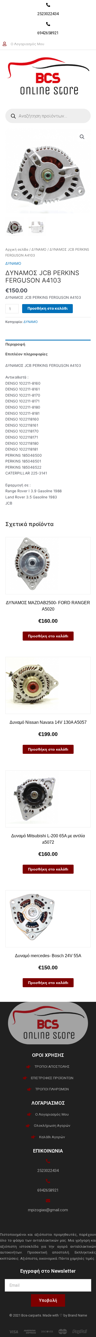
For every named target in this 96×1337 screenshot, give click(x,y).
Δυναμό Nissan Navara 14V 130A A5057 (48, 722)
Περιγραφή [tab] (15, 344)
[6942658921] (48, 24)
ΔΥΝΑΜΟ (38, 249)
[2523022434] (48, 5)
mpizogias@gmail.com (48, 1210)
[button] (82, 137)
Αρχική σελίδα (16, 249)
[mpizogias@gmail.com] (48, 1201)
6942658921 (48, 33)
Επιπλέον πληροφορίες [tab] (26, 354)
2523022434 (48, 13)
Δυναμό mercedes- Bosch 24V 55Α (48, 955)
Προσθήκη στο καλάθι (47, 308)
